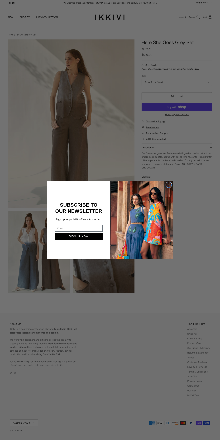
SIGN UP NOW (78, 236)
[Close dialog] (169, 185)
